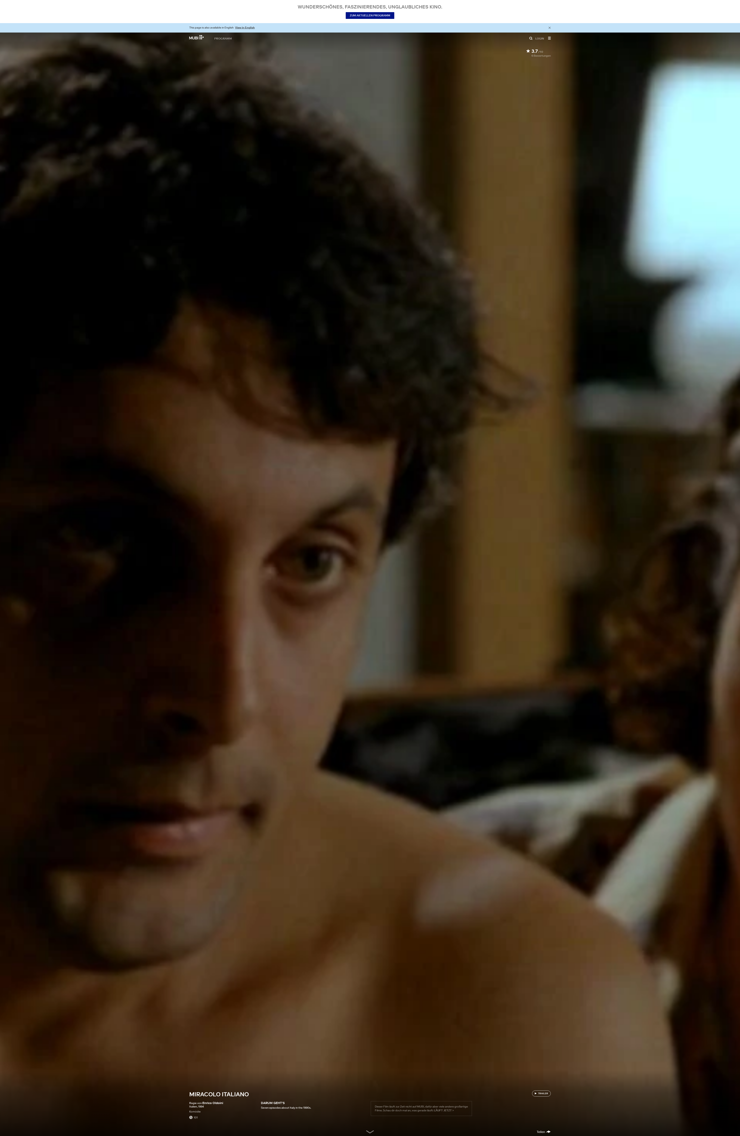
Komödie (195, 1111)
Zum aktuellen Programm (370, 15)
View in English (245, 27)
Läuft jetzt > (444, 1110)
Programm (223, 38)
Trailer (543, 1093)
